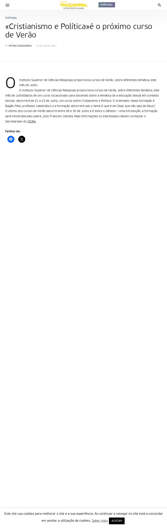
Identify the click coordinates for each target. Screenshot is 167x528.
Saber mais (100, 520)
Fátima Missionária (20, 46)
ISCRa (31, 121)
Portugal (107, 5)
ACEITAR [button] (117, 521)
